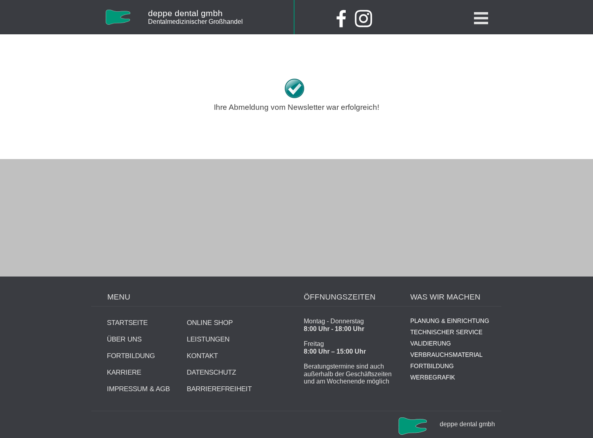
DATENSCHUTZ (211, 372)
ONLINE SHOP (210, 323)
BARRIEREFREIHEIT (219, 389)
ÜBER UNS (124, 339)
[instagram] (363, 18)
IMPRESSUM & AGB (138, 389)
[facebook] (341, 18)
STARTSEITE (127, 323)
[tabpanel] (215, 21)
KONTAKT (202, 356)
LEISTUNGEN (208, 339)
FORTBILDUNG (131, 356)
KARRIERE (124, 372)
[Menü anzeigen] (481, 18)
